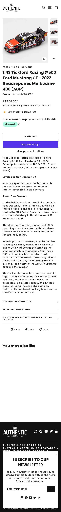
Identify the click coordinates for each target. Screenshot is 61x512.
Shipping (21, 105)
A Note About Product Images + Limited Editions (27, 318)
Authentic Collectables (18, 67)
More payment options (30, 151)
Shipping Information (16, 309)
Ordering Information (17, 301)
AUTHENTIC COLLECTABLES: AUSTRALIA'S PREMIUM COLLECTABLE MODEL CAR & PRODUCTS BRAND (29, 448)
